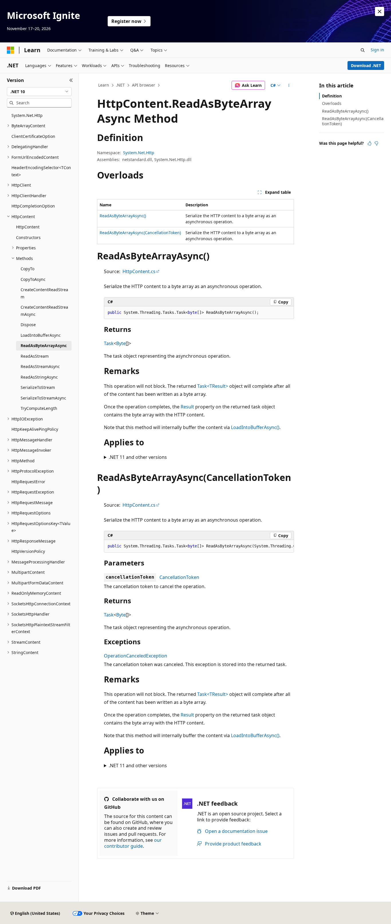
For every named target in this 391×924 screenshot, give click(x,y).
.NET (120, 85)
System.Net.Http (138, 152)
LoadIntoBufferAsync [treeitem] (41, 335)
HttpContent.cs (139, 271)
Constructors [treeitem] (28, 237)
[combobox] (39, 91)
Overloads (331, 103)
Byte (121, 343)
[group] (199, 546)
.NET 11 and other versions (138, 457)
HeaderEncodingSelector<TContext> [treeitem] (41, 171)
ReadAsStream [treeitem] (35, 356)
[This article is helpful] (369, 143)
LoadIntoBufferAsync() (255, 427)
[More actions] (289, 85)
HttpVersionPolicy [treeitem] (28, 551)
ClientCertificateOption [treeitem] (33, 136)
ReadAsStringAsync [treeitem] (39, 377)
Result (187, 407)
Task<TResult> (212, 386)
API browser (143, 85)
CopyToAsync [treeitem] (33, 279)
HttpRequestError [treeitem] (28, 481)
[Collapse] (71, 80)
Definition (332, 96)
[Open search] (362, 50)
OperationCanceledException (135, 656)
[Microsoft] (10, 50)
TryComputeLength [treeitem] (39, 408)
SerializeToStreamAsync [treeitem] (43, 398)
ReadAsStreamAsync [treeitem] (40, 366)
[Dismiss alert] (379, 11)
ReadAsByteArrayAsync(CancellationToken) (140, 232)
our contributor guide (133, 843)
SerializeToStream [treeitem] (38, 387)
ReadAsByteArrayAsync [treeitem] (44, 345)
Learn (103, 85)
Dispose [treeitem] (28, 324)
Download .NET (366, 65)
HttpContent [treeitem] (28, 227)
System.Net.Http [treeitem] (27, 115)
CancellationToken (179, 577)
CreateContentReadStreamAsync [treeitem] (44, 310)
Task (109, 343)
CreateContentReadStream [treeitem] (44, 293)
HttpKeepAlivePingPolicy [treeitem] (34, 429)
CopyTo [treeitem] (27, 268)
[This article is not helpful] (376, 143)
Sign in (377, 49)
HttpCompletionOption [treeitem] (33, 206)
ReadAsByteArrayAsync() (123, 215)
